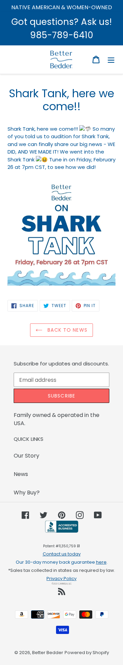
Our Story (26, 456)
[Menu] (111, 59)
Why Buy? (27, 492)
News (21, 474)
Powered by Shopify (87, 652)
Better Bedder (47, 652)
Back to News (66, 330)
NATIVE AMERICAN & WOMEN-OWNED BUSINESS (61, 11)
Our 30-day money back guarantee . (62, 562)
